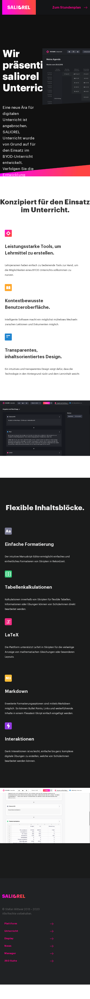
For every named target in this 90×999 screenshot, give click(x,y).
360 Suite (10, 961)
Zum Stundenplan (66, 7)
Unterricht (11, 931)
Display (8, 938)
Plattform (10, 923)
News (7, 946)
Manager (10, 953)
